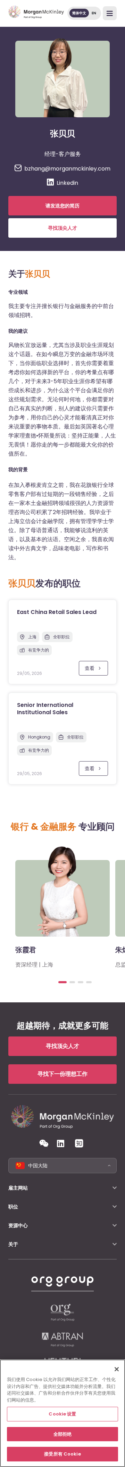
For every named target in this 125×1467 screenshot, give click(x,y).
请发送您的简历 (62, 205)
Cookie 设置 (62, 1414)
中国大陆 (38, 1165)
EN (94, 13)
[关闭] (116, 1369)
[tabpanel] (62, 906)
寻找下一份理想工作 (63, 1074)
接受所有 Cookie (62, 1454)
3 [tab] (80, 982)
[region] (62, 1413)
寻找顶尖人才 (62, 227)
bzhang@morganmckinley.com (67, 169)
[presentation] (62, 982)
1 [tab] (62, 982)
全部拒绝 (62, 1434)
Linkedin (67, 183)
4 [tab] (89, 982)
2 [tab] (72, 982)
